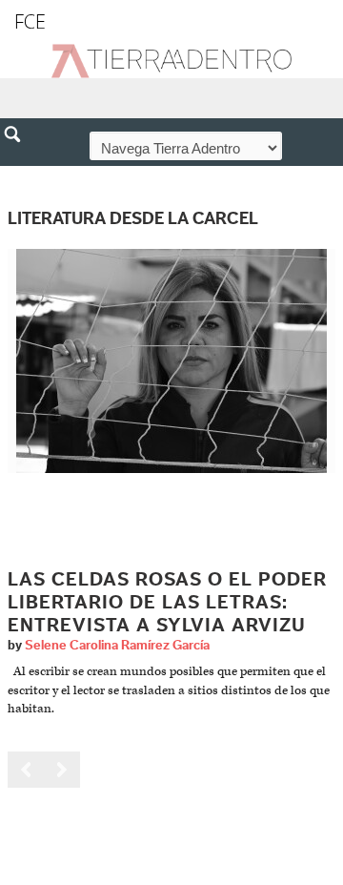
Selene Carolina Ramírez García (117, 645)
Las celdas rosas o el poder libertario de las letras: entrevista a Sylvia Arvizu (167, 602)
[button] (19, 175)
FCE (30, 21)
